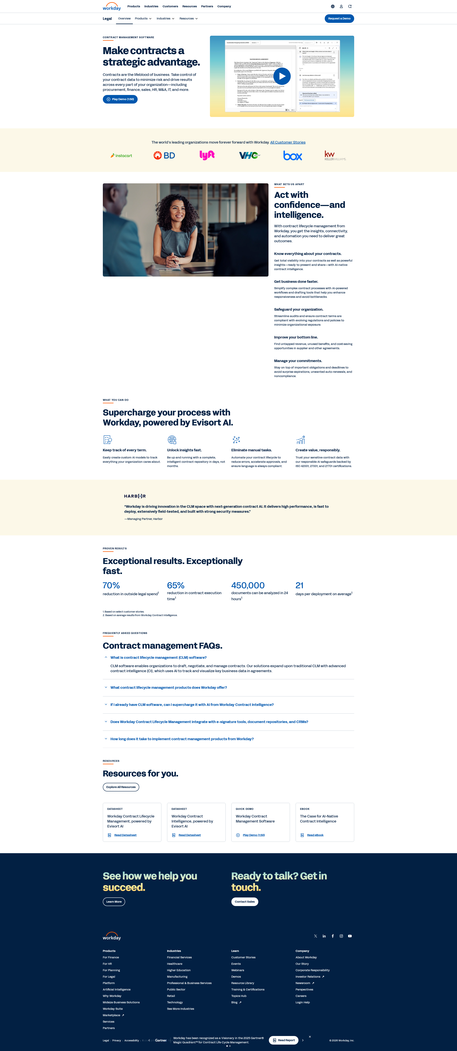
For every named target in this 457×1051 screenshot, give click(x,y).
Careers (301, 996)
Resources (189, 6)
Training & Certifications (247, 989)
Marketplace (111, 1015)
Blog (234, 1002)
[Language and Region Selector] (332, 6)
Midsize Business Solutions (121, 1002)
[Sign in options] (341, 6)
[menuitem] (124, 18)
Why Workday (112, 996)
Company (224, 6)
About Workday (306, 957)
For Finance (111, 957)
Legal (107, 18)
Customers (170, 6)
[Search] (350, 6)
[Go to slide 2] (230, 1046)
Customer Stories (243, 957)
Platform (109, 983)
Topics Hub (238, 996)
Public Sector (176, 989)
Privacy (116, 1040)
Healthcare (174, 964)
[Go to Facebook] (332, 936)
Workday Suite (113, 1009)
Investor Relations (308, 977)
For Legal (109, 977)
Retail (171, 996)
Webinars (237, 970)
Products (133, 6)
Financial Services (179, 957)
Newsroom (303, 983)
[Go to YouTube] (350, 936)
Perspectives (304, 989)
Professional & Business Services (189, 983)
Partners (207, 6)
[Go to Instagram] (341, 936)
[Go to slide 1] (227, 1046)
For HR (107, 964)
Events (236, 964)
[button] (282, 76)
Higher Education (179, 970)
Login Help (303, 1002)
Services (108, 1022)
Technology (175, 1002)
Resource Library (242, 983)
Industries (151, 6)
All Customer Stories (288, 142)
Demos (236, 977)
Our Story (302, 964)
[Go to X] (315, 936)
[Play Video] (282, 76)
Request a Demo (339, 18)
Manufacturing (177, 977)
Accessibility (131, 1040)
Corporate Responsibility (313, 970)
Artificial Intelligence (116, 989)
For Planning (111, 970)
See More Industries (180, 1009)
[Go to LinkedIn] (324, 936)
